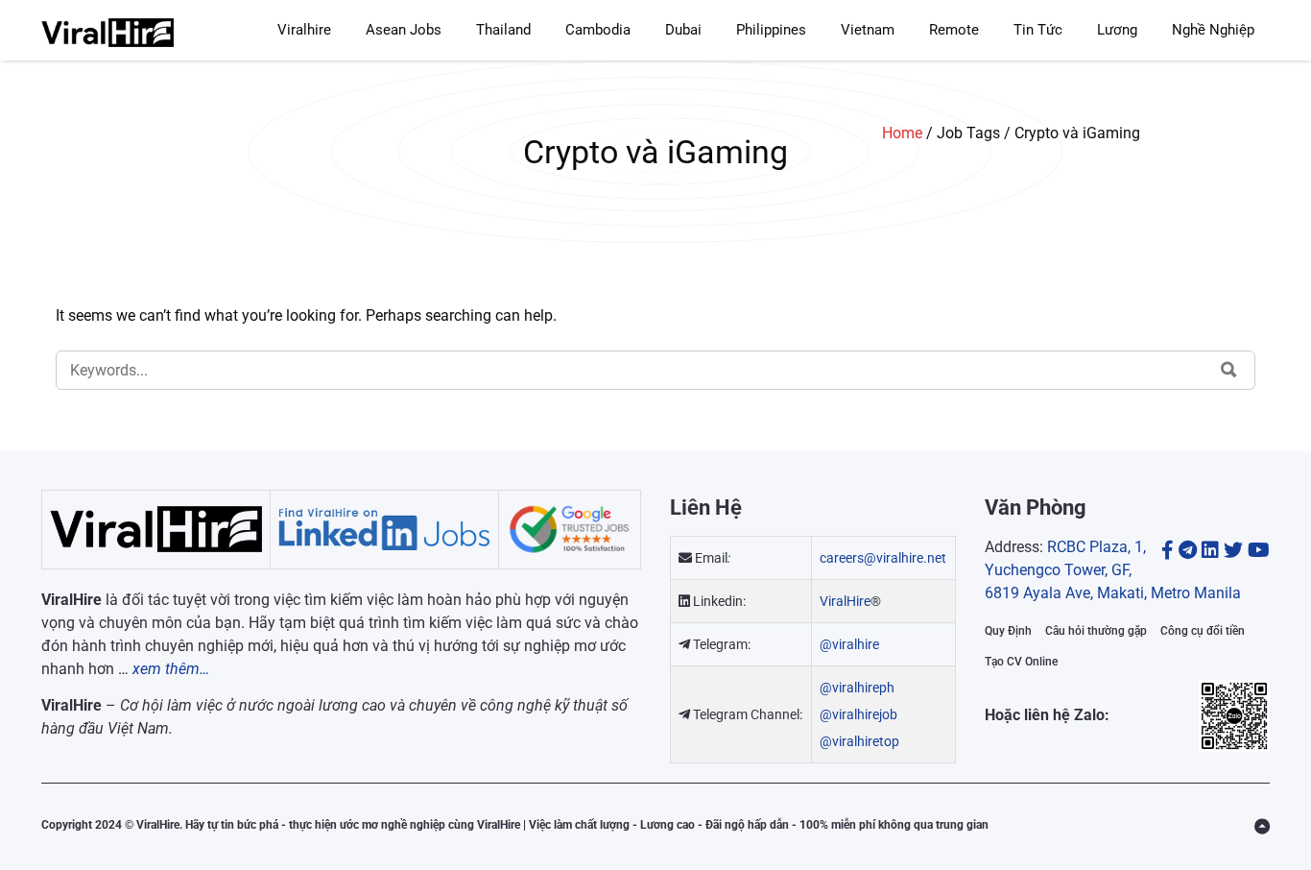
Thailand (503, 29)
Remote (954, 29)
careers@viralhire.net (883, 558)
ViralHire (845, 601)
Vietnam (867, 29)
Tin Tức (1037, 29)
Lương (1117, 29)
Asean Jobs (403, 29)
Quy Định (1008, 631)
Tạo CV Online (1021, 661)
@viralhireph (857, 687)
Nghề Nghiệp (1213, 29)
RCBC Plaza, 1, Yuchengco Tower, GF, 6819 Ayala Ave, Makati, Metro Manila (1113, 570)
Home (902, 133)
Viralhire (304, 29)
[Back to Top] (1262, 826)
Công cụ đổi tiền (1202, 631)
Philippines (771, 29)
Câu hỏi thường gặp (1096, 631)
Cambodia (598, 29)
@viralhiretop (859, 741)
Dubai (683, 29)
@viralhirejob (858, 714)
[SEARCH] (1229, 369)
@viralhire (849, 644)
